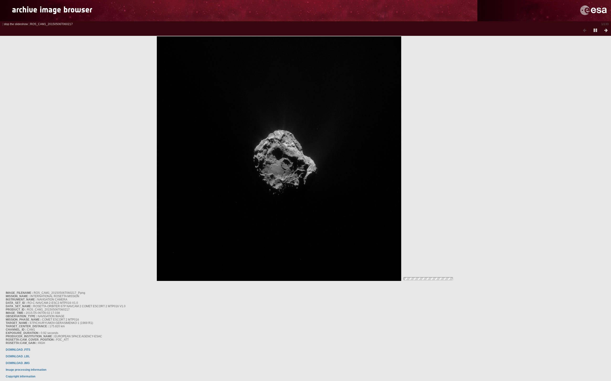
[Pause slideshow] (595, 30)
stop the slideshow (16, 24)
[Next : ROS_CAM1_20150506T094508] (606, 30)
